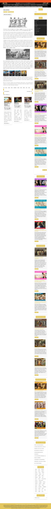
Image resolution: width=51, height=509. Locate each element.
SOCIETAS (36, 26)
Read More (6, 123)
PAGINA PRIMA (37, 20)
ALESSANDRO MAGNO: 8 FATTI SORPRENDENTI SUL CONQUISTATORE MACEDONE (40, 230)
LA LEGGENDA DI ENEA (38, 429)
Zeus (42, 491)
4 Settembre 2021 (28, 105)
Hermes (36, 480)
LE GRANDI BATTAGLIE (21, 6)
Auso (6, 87)
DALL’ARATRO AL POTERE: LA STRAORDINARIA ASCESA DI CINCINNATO (39, 91)
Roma (36, 488)
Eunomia (15, 87)
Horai (18, 87)
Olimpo (44, 483)
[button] (46, 5)
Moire (24, 87)
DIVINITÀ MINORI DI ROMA (39, 409)
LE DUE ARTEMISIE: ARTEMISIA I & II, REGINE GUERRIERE (40, 113)
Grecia (39, 478)
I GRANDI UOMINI (15, 6)
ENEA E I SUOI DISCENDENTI (39, 49)
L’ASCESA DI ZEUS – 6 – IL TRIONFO (40, 366)
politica (36, 486)
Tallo (29, 87)
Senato (39, 488)
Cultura (43, 472)
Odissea (36, 483)
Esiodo (39, 475)
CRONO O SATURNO (26, 103)
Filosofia (36, 477)
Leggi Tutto (36, 58)
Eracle (36, 475)
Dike (11, 87)
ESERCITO (5, 6)
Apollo (36, 469)
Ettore (43, 475)
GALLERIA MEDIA (37, 31)
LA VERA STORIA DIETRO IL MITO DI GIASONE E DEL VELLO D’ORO (40, 70)
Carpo (9, 87)
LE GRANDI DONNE (27, 6)
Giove (36, 478)
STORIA (36, 23)
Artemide (42, 469)
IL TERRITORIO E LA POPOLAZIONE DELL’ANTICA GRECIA (40, 157)
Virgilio (39, 491)
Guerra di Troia (44, 478)
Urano (36, 491)
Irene (21, 87)
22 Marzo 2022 (17, 105)
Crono (39, 472)
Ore (26, 87)
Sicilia (42, 488)
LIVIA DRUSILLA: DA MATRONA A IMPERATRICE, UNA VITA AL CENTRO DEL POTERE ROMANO (40, 135)
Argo (39, 469)
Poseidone (40, 486)
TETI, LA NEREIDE (16, 103)
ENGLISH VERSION (40, 6)
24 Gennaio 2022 (7, 107)
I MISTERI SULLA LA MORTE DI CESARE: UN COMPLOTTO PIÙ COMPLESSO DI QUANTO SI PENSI (40, 302)
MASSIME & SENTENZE (33, 6)
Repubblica (44, 486)
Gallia (39, 477)
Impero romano (41, 480)
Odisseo (40, 483)
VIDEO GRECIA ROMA (37, 28)
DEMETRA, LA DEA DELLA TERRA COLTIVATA (7, 104)
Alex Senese (7, 108)
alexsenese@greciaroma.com (30, 504)
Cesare (36, 472)
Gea (42, 477)
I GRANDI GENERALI (9, 6)
